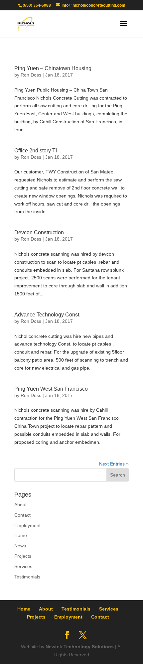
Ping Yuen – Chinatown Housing (52, 68)
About (20, 504)
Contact (22, 515)
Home (20, 535)
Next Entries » (114, 464)
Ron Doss (31, 75)
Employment (27, 525)
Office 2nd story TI (35, 150)
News (20, 545)
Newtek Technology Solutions (80, 646)
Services (23, 566)
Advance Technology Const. (47, 314)
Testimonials (27, 576)
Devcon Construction (39, 232)
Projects (22, 556)
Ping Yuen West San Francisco (51, 389)
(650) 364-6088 (37, 5)
